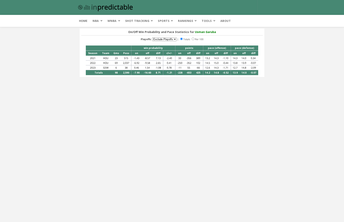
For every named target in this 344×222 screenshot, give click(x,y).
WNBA (112, 21)
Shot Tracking (137, 21)
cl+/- (169, 53)
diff (158, 53)
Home (83, 21)
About (225, 21)
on (136, 53)
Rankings (185, 21)
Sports (163, 21)
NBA (96, 21)
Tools (207, 21)
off (147, 53)
